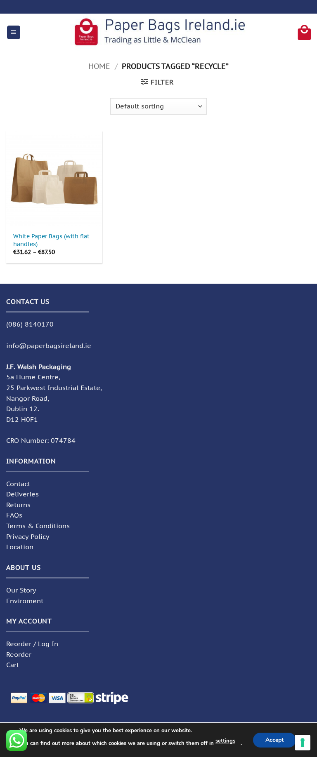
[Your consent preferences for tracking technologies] (302, 742)
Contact (18, 484)
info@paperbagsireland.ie (48, 345)
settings (225, 741)
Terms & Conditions (38, 526)
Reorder (18, 654)
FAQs (14, 515)
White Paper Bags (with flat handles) (51, 240)
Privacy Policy (28, 536)
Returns (18, 505)
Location (19, 547)
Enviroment (24, 601)
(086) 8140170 (30, 324)
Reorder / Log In (32, 643)
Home (99, 66)
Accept (274, 739)
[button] (13, 32)
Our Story (21, 590)
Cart (12, 665)
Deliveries (22, 494)
